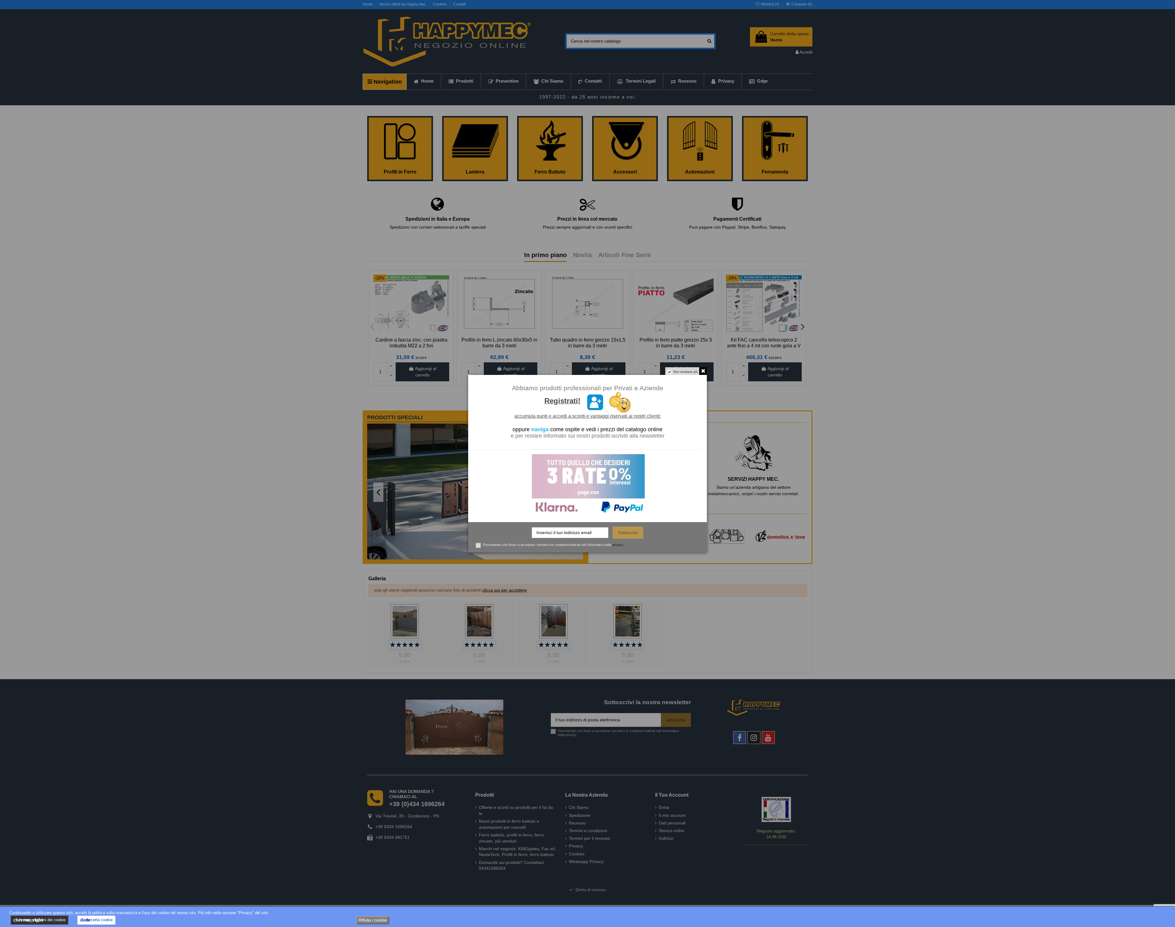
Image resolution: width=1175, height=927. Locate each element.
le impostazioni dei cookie (39, 919)
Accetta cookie (96, 919)
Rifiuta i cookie (373, 920)
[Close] (736, 418)
